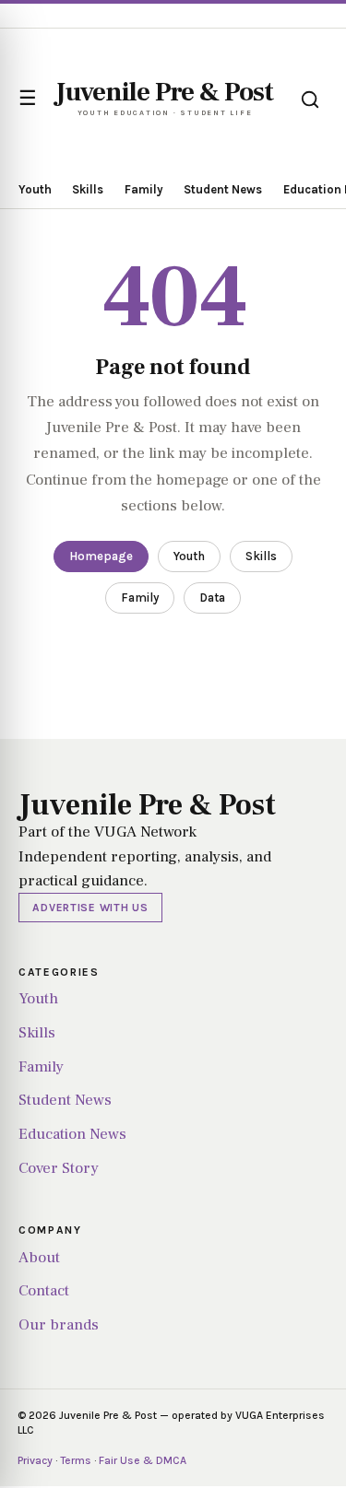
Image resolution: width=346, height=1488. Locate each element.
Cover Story (58, 1168)
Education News (72, 1134)
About (39, 1258)
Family (144, 189)
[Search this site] (310, 99)
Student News (223, 189)
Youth (35, 189)
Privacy (35, 1460)
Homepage (101, 556)
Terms (75, 1460)
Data (212, 597)
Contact (43, 1291)
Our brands (58, 1325)
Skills (87, 189)
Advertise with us (90, 907)
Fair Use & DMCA (142, 1460)
